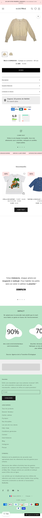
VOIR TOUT (21, 209)
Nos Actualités (7, 421)
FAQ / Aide (5, 428)
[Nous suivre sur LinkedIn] (18, 490)
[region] (21, 137)
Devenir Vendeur (7, 412)
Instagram (5, 444)
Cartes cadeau (7, 415)
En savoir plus (12, 101)
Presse (4, 447)
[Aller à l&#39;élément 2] (11, 54)
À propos (5, 418)
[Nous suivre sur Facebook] (3, 490)
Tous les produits (8, 408)
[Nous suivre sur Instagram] (8, 490)
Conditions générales (9, 431)
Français (28, 496)
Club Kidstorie (7, 438)
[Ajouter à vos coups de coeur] (24, 173)
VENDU (21, 70)
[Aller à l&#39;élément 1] (4, 54)
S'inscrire (9, 398)
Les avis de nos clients (9, 425)
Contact (4, 434)
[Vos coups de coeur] (35, 9)
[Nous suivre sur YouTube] (13, 490)
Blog (3, 441)
